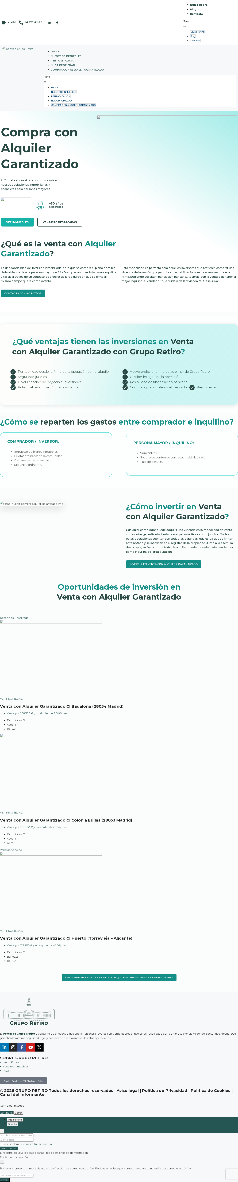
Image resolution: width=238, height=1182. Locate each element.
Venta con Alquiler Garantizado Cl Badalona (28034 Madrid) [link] (62, 706)
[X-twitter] (39, 1047)
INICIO (55, 51)
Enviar (4, 1180)
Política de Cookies (210, 1090)
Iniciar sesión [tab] (15, 1119)
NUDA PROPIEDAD (63, 65)
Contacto (196, 14)
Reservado (7, 617)
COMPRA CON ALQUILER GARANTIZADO (77, 69)
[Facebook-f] (57, 22)
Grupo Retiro (199, 4)
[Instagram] (13, 1047)
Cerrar (18, 1112)
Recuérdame (12, 1144)
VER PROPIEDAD (11, 698)
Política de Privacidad (164, 1090)
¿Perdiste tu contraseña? (37, 1144)
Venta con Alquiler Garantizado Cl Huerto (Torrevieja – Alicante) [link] (66, 938)
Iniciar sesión (9, 1148)
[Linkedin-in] (49, 22)
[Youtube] (30, 1047)
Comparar (6, 1112)
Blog (193, 9)
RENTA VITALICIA (62, 60)
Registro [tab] (12, 1124)
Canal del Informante (22, 1094)
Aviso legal (128, 1090)
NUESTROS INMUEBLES (66, 56)
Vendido (5, 850)
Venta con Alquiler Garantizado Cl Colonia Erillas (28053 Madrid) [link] (66, 820)
